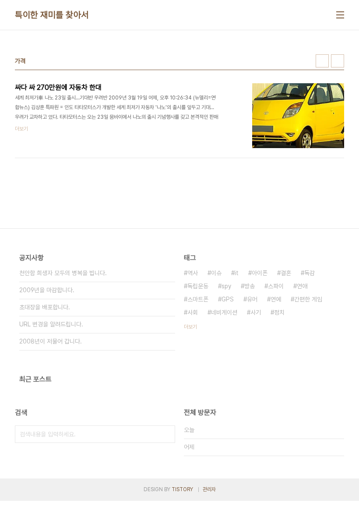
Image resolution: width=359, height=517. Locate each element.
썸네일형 (322, 60)
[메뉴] (340, 14)
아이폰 (259, 272)
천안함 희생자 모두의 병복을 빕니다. (63, 272)
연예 (276, 299)
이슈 (216, 272)
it (237, 272)
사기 (255, 312)
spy (226, 286)
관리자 (209, 489)
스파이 (276, 286)
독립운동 (197, 286)
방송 (249, 286)
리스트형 (337, 60)
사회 (192, 312)
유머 (252, 299)
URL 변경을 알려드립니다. (51, 324)
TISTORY (182, 489)
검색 (166, 434)
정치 (279, 312)
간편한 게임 (308, 299)
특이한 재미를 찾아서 (52, 15)
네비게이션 (224, 312)
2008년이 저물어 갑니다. (50, 341)
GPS (228, 299)
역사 (192, 272)
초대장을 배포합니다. (44, 307)
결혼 (286, 272)
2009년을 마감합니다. (46, 290)
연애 (302, 286)
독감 (309, 272)
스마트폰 (197, 299)
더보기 (190, 327)
